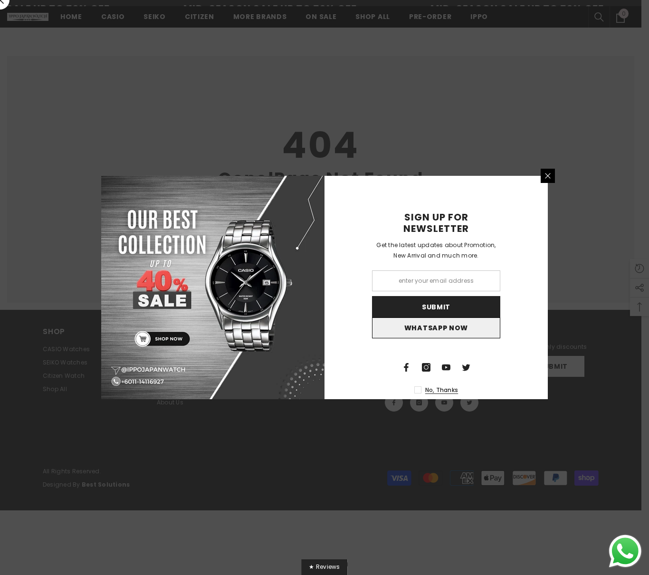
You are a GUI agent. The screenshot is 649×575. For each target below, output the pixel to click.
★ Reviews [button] (324, 567)
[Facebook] (406, 367)
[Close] (548, 176)
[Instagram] (426, 367)
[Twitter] (466, 367)
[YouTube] (446, 367)
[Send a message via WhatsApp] (625, 551)
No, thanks (441, 390)
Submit (436, 307)
